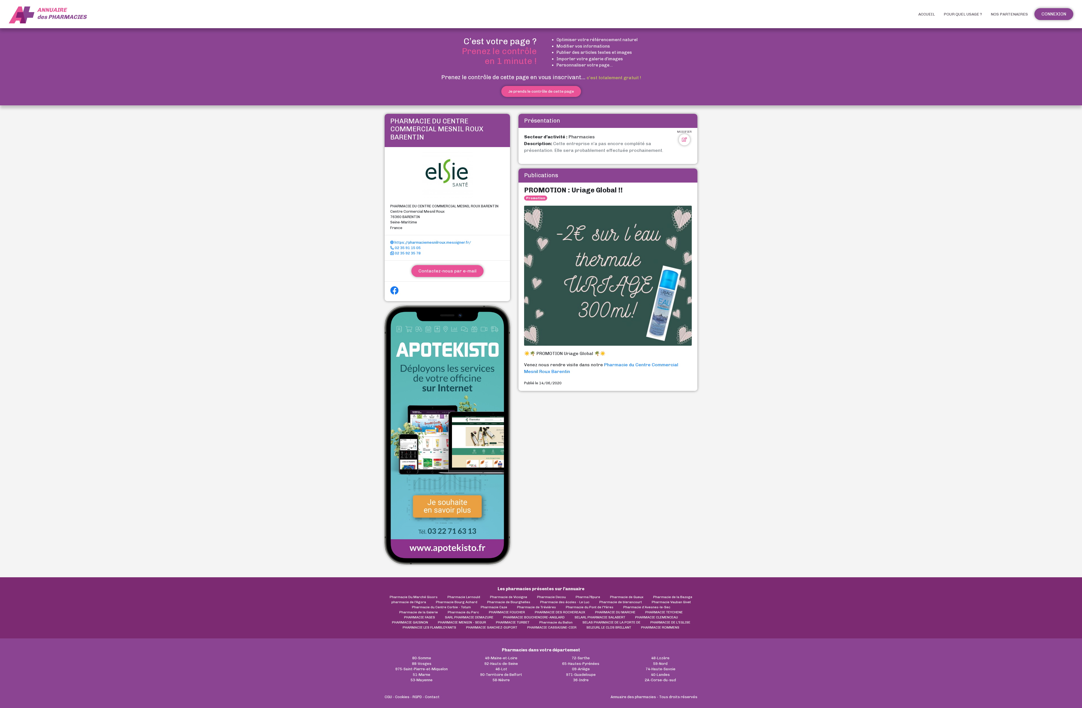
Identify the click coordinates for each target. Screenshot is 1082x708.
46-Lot (501, 669)
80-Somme (421, 658)
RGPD (417, 697)
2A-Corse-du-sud (660, 680)
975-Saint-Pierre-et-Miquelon (421, 669)
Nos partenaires (1009, 14)
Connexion (1053, 14)
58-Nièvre (501, 680)
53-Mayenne (422, 680)
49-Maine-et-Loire (501, 658)
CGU (388, 697)
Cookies (402, 697)
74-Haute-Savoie (660, 669)
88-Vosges (421, 664)
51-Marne (421, 675)
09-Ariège (581, 669)
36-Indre (581, 680)
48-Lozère (660, 658)
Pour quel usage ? (963, 14)
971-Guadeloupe (581, 675)
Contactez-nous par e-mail (447, 271)
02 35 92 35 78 (407, 253)
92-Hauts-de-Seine (501, 664)
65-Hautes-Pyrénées (580, 664)
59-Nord (660, 664)
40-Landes (660, 675)
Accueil (926, 14)
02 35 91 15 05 (407, 248)
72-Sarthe (581, 658)
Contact (432, 697)
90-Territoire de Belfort (501, 675)
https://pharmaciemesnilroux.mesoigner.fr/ (432, 242)
